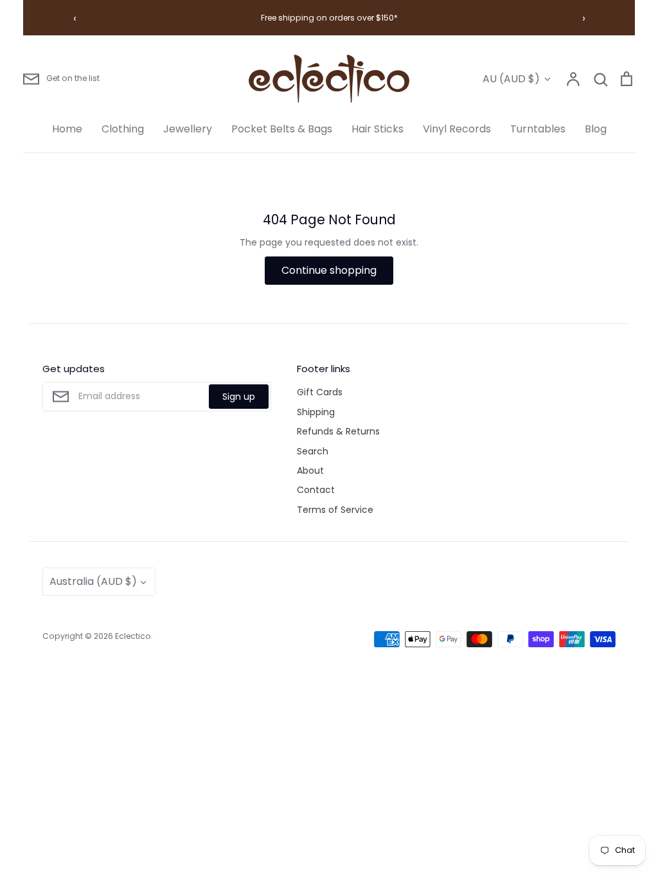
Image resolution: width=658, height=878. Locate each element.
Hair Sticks (377, 128)
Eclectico (133, 636)
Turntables (537, 128)
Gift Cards (319, 392)
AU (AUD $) (511, 78)
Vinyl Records (457, 128)
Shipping (316, 412)
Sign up (238, 396)
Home (67, 128)
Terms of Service (335, 509)
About (310, 470)
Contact (316, 489)
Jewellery (187, 128)
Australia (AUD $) (93, 581)
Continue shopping (329, 270)
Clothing (123, 128)
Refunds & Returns (338, 431)
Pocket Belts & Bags (281, 128)
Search (312, 451)
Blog (596, 128)
